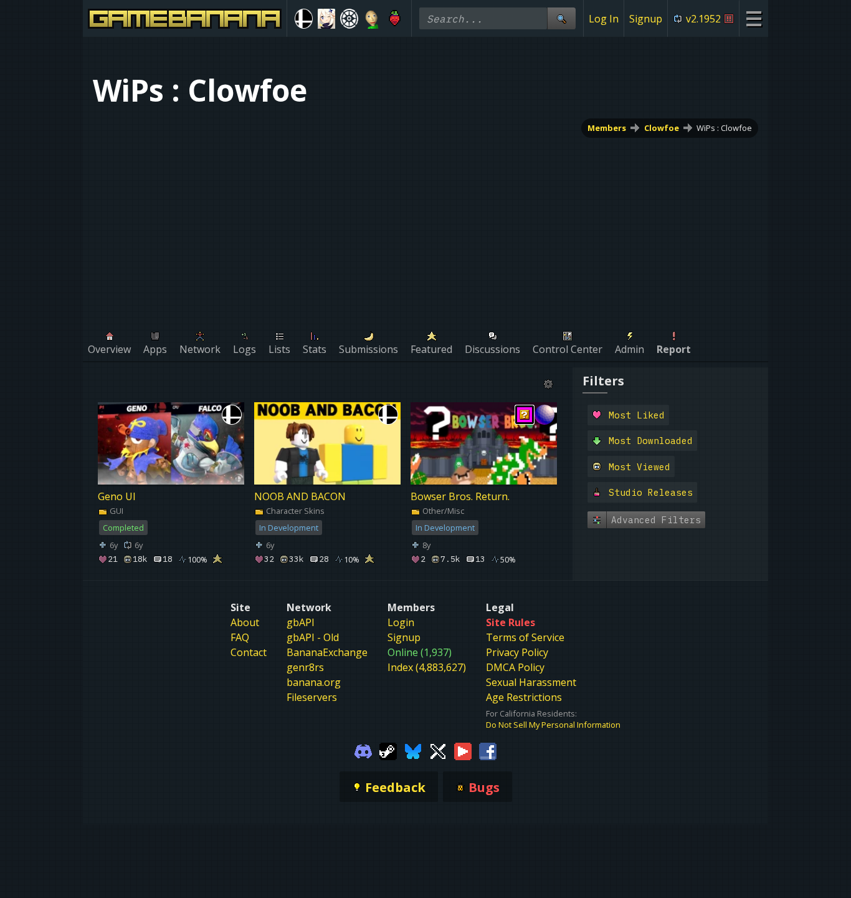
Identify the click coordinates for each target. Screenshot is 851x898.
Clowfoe (661, 127)
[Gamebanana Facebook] (488, 750)
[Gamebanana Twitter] (438, 750)
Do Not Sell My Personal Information (553, 724)
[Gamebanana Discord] (363, 750)
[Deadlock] (349, 18)
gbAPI (301, 622)
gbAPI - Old (313, 637)
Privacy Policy (517, 652)
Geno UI (117, 496)
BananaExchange (327, 652)
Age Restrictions (524, 697)
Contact (249, 652)
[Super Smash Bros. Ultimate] (303, 18)
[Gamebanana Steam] (388, 750)
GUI (115, 510)
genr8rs (305, 667)
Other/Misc (442, 510)
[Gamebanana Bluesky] (413, 750)
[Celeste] (394, 18)
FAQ (240, 637)
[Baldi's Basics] (372, 18)
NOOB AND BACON (300, 496)
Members (606, 127)
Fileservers (312, 697)
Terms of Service (525, 637)
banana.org (314, 682)
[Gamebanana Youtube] (463, 750)
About (245, 622)
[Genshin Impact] (326, 18)
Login (400, 622)
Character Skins (294, 510)
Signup (645, 19)
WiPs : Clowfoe (724, 127)
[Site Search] (561, 18)
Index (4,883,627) (426, 667)
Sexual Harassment (531, 682)
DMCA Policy (515, 667)
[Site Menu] (753, 18)
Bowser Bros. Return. (460, 496)
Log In (604, 19)
